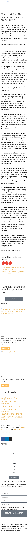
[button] (3, 263)
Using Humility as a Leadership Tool (10, 407)
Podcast (14, 460)
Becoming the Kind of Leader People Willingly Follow (12, 416)
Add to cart (5, 348)
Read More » (5, 403)
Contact (14, 472)
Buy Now (5, 385)
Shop (14, 469)
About (14, 453)
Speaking (14, 457)
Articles (14, 463)
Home (14, 450)
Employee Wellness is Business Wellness (11, 399)
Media (14, 466)
